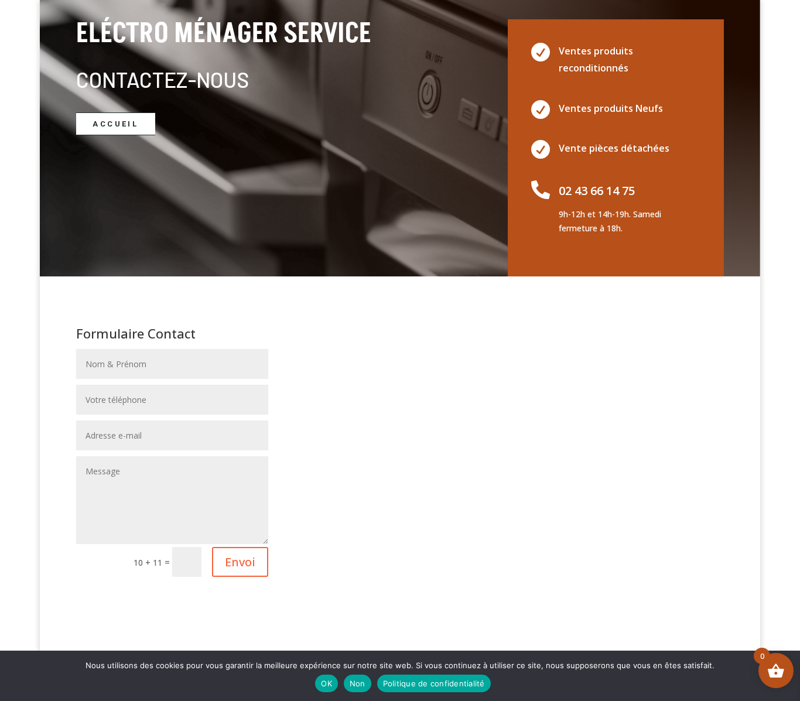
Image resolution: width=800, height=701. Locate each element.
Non (357, 683)
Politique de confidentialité (434, 683)
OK (326, 683)
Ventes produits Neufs (611, 108)
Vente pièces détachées (614, 148)
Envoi (240, 562)
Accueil (115, 123)
